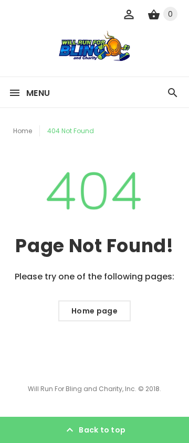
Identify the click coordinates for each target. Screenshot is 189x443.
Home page (94, 311)
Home (22, 130)
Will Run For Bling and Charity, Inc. (82, 388)
